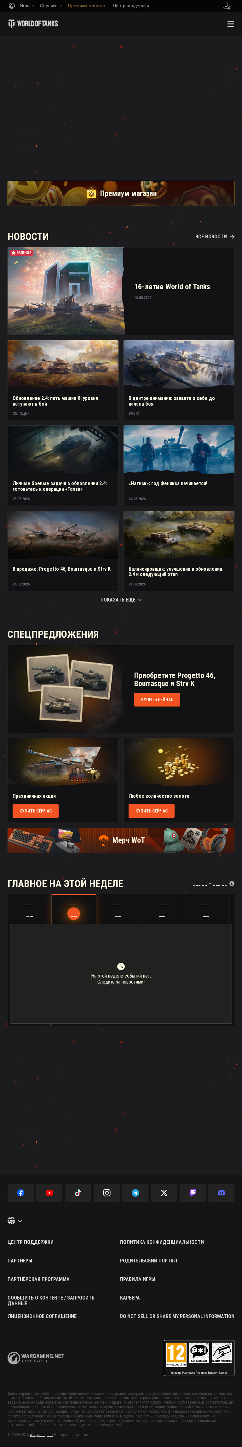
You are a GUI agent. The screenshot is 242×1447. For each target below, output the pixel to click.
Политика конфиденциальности (162, 1242)
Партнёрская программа (39, 1279)
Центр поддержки (31, 1242)
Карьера (130, 1298)
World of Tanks (33, 24)
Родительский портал (148, 1261)
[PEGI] (199, 1358)
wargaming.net (36, 1358)
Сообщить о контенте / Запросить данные (51, 1300)
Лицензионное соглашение (42, 1316)
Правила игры (137, 1279)
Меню (230, 24)
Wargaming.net (41, 1435)
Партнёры (20, 1261)
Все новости (211, 237)
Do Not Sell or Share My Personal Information (177, 1316)
